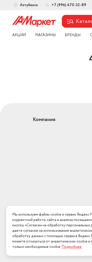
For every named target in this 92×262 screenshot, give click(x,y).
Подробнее (72, 246)
